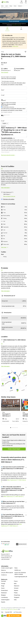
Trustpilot (3, 100)
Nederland (4, 592)
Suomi (2, 588)
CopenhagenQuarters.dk (21, 576)
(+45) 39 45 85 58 (5, 559)
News (16, 568)
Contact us (4, 574)
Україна (16, 590)
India (15, 599)
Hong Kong (17, 595)
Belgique (3, 595)
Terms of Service (13, 609)
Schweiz (16, 588)
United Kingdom (5, 599)
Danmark (3, 581)
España (3, 602)
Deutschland (4, 590)
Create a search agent (6, 568)
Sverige (3, 583)
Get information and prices (8, 81)
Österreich (16, 585)
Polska (16, 592)
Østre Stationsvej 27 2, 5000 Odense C (13, 496)
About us (3, 570)
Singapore (16, 597)
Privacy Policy (4, 609)
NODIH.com (18, 570)
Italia (15, 583)
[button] (18, 401)
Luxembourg (4, 597)
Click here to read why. (16, 24)
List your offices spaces (7, 572)
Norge (2, 585)
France (16, 581)
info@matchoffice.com (6, 557)
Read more (15, 46)
